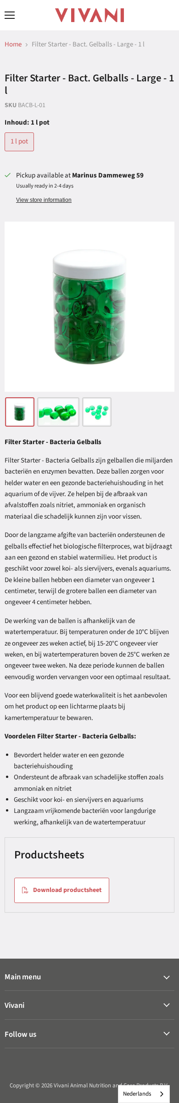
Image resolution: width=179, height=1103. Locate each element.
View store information (44, 200)
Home (13, 44)
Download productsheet (67, 890)
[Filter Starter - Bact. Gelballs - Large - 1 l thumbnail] (19, 412)
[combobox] (144, 1094)
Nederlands (137, 1094)
